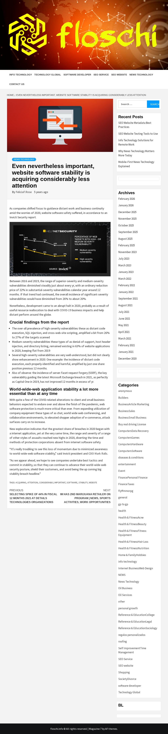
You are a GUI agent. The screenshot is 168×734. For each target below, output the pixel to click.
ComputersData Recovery (133, 431)
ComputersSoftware (130, 451)
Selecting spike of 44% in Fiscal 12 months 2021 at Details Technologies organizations (33, 496)
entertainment (127, 464)
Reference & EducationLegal (135, 621)
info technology (20, 74)
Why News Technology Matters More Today (136, 153)
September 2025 (128, 232)
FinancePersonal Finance (132, 477)
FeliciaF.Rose (24, 192)
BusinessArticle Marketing (133, 404)
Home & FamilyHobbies (132, 555)
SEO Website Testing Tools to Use (138, 133)
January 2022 (126, 292)
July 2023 (123, 258)
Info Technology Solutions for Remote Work (135, 142)
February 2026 (126, 199)
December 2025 (127, 212)
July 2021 (123, 312)
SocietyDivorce (127, 679)
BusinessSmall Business (132, 417)
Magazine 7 (95, 728)
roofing (122, 641)
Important (59, 482)
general (122, 497)
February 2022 (126, 285)
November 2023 (127, 252)
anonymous (125, 391)
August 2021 (125, 305)
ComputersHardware (130, 444)
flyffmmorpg (125, 491)
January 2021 (126, 352)
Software (72, 482)
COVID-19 (65, 310)
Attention (32, 482)
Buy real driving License (132, 424)
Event (121, 471)
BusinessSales (126, 411)
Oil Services (125, 595)
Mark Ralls (100, 453)
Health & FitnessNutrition (133, 548)
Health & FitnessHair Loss (133, 541)
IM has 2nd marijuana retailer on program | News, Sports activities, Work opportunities (85, 496)
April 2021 (124, 332)
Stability (83, 482)
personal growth (128, 608)
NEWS (122, 575)
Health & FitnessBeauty (132, 524)
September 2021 (128, 298)
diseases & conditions (131, 457)
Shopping (124, 672)
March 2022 (124, 278)
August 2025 (125, 239)
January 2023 (126, 272)
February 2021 (126, 345)
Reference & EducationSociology (137, 628)
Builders (123, 397)
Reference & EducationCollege (136, 615)
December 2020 (127, 358)
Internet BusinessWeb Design (135, 568)
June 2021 (124, 318)
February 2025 (126, 245)
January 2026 (126, 205)
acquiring (21, 482)
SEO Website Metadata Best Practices (134, 125)
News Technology (141, 74)
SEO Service (101, 74)
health (122, 511)
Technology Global (47, 74)
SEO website (119, 74)
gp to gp (123, 504)
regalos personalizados (131, 635)
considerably (46, 482)
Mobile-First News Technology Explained (136, 164)
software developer (77, 74)
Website (93, 482)
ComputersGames (128, 437)
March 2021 (124, 338)
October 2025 (126, 225)
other (121, 601)
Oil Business (125, 588)
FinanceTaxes (126, 484)
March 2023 (124, 265)
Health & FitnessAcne (131, 517)
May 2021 (123, 325)
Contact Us (16, 84)
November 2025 (127, 218)
